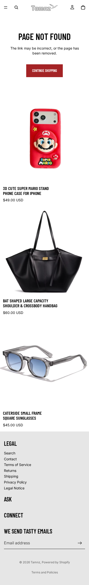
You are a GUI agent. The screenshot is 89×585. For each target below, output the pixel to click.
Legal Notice (14, 488)
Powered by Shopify (56, 562)
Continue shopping (44, 71)
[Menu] (5, 7)
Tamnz (35, 562)
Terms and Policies (44, 572)
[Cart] (83, 7)
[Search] (16, 7)
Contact (10, 459)
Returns (10, 470)
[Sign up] (80, 543)
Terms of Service (17, 465)
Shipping (11, 476)
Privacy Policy (15, 482)
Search (9, 453)
